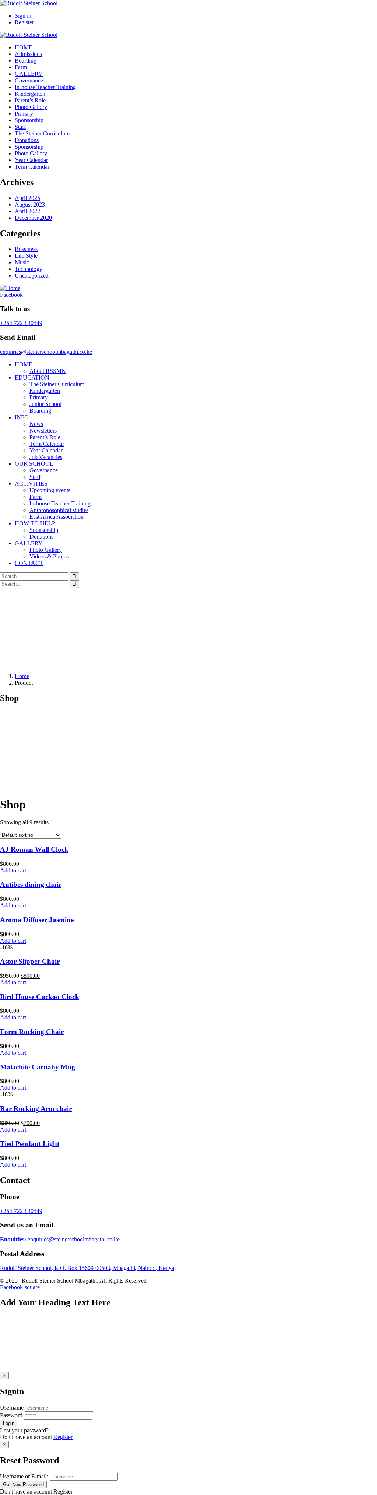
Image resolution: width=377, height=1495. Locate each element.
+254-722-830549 (21, 323)
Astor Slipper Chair (30, 961)
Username (12, 1407)
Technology (28, 269)
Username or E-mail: (24, 1476)
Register (63, 1437)
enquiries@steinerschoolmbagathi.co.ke (46, 352)
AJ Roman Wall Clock (34, 849)
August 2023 (30, 204)
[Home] (10, 288)
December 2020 (33, 218)
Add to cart (13, 870)
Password (11, 1415)
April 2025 (27, 198)
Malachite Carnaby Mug (37, 1067)
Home (22, 676)
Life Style (26, 256)
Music (22, 262)
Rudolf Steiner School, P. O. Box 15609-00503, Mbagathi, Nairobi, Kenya (87, 1268)
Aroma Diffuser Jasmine (37, 920)
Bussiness (26, 249)
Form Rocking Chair (32, 1032)
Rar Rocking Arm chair (36, 1109)
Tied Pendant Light (29, 1143)
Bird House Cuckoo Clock (39, 997)
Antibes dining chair (30, 884)
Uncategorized (32, 275)
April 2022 (27, 211)
